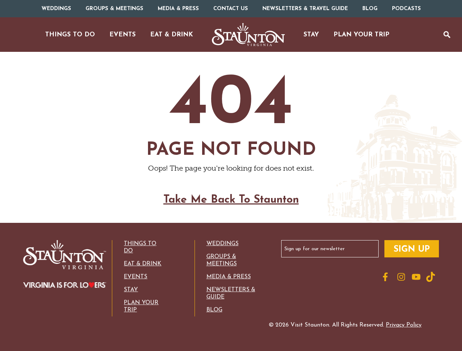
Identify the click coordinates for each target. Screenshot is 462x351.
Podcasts (406, 9)
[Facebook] (388, 277)
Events (135, 277)
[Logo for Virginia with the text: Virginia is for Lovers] (64, 285)
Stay (131, 290)
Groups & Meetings (114, 9)
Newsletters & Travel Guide (305, 9)
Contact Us (230, 9)
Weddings (56, 9)
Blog (370, 9)
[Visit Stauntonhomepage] (64, 255)
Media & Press (178, 9)
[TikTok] (431, 277)
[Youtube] (417, 277)
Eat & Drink (142, 264)
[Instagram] (402, 277)
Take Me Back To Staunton (231, 200)
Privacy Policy (404, 325)
